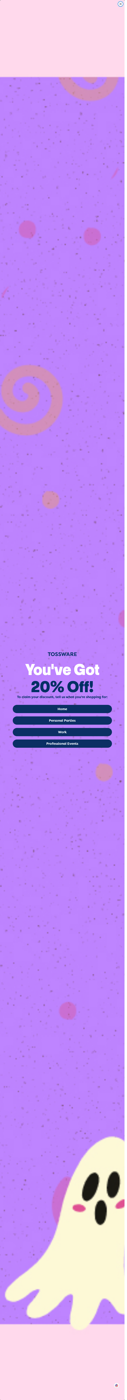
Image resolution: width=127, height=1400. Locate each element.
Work (62, 732)
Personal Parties (62, 720)
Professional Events (62, 743)
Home (62, 709)
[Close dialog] (120, 4)
